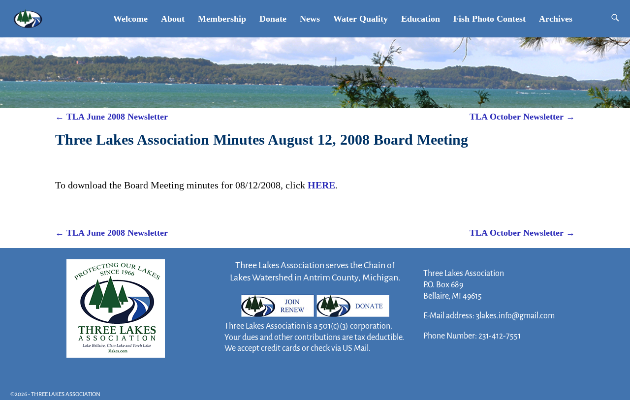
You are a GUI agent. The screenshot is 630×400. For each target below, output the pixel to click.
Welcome (130, 19)
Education (420, 19)
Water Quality (360, 19)
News (310, 19)
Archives (555, 19)
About (173, 19)
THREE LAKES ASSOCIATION (65, 394)
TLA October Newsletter (522, 117)
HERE (321, 185)
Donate (272, 19)
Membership (222, 19)
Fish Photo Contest (489, 19)
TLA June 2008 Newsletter (111, 117)
